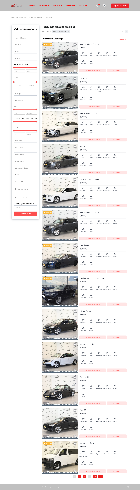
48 (95, 476)
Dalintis (118, 70)
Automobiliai (44, 5)
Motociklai (57, 5)
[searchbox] (26, 38)
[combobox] (25, 38)
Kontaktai (83, 5)
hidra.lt (66, 487)
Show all (123, 39)
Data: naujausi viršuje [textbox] (59, 31)
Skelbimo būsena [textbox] (20, 182)
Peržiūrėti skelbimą (94, 70)
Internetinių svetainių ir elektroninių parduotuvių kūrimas (46, 487)
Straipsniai (70, 5)
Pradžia (32, 5)
